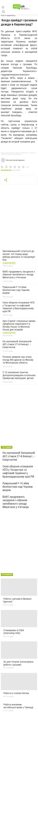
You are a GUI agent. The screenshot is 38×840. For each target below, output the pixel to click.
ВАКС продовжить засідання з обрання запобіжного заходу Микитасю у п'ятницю (19, 274)
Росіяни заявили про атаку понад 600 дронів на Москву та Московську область (18, 359)
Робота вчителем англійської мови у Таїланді (18, 706)
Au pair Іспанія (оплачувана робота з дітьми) (18, 663)
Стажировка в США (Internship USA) (13, 632)
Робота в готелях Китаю (16, 693)
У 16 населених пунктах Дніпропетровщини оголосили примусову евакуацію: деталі (19, 375)
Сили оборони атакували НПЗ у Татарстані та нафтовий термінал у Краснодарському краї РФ (18, 307)
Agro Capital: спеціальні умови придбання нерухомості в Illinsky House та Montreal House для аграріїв (19, 325)
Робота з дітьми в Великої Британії (17, 600)
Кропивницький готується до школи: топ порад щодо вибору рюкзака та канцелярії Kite (19, 255)
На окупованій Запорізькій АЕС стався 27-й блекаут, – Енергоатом (17, 344)
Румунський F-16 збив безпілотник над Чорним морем (16, 290)
